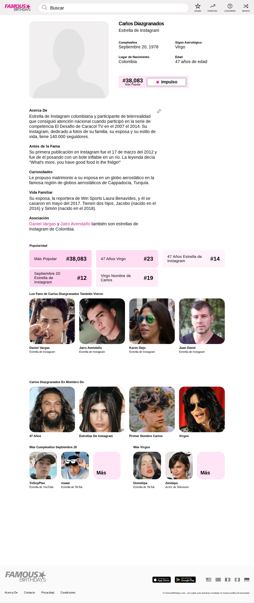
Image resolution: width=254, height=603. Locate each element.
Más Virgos (141, 447)
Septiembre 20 (133, 46)
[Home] (65, 577)
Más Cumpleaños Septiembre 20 (53, 447)
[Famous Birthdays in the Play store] (185, 580)
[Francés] (227, 579)
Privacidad (47, 592)
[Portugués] (218, 579)
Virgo (180, 46)
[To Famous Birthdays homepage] (17, 7)
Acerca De (11, 592)
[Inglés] (208, 579)
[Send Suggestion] (159, 111)
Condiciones (67, 592)
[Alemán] (246, 579)
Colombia (128, 61)
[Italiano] (237, 579)
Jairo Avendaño (75, 223)
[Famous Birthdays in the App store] (161, 580)
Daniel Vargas (42, 223)
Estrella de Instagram (139, 30)
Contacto (29, 592)
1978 (153, 46)
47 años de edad (191, 61)
